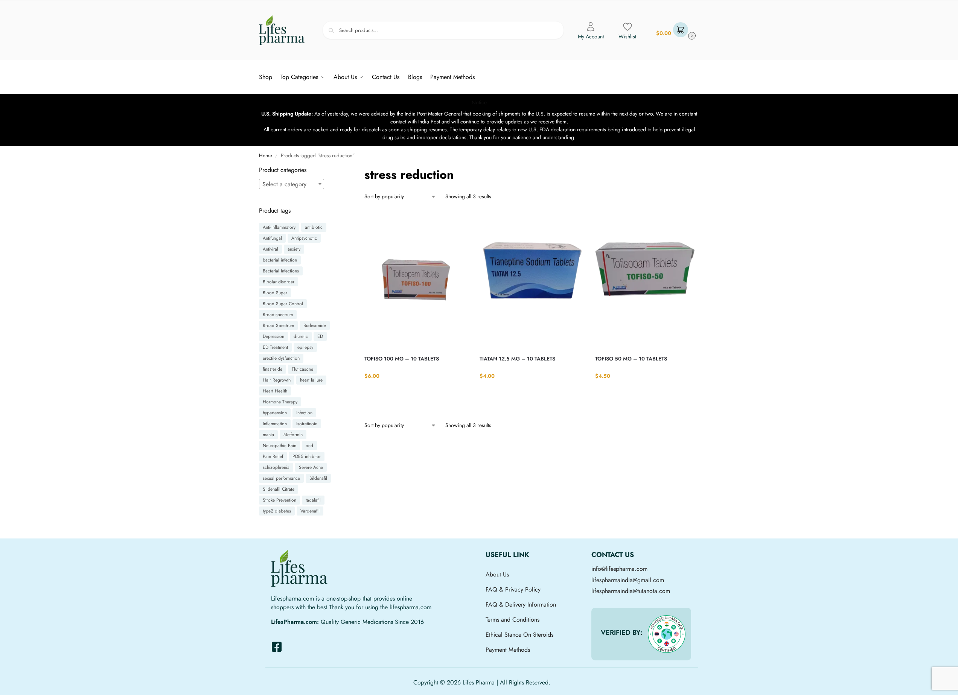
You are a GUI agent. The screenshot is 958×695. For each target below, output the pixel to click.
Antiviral (270, 249)
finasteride (272, 369)
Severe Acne (311, 467)
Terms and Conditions (512, 619)
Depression (273, 336)
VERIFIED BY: (622, 632)
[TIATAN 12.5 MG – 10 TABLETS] (531, 279)
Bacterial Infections (281, 271)
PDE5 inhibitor (306, 456)
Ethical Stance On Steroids (519, 634)
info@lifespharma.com (619, 568)
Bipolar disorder (278, 281)
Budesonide (314, 325)
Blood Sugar (275, 292)
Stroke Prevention (279, 500)
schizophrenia (276, 467)
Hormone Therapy (280, 401)
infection (304, 412)
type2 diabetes (277, 511)
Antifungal (272, 238)
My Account (591, 36)
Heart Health (275, 391)
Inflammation (275, 423)
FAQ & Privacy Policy (513, 589)
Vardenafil (310, 511)
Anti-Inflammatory (279, 227)
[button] (674, 30)
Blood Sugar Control (283, 303)
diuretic (301, 336)
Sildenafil (318, 478)
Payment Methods (508, 649)
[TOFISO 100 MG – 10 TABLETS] (416, 279)
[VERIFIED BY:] (666, 634)
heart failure (311, 380)
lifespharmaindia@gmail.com (627, 580)
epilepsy (305, 347)
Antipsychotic (304, 238)
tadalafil (313, 500)
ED (320, 336)
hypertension (275, 412)
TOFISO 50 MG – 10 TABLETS (631, 358)
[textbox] (291, 184)
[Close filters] (336, 170)
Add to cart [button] (417, 391)
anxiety (294, 249)
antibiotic (314, 227)
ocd (309, 445)
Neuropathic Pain (279, 445)
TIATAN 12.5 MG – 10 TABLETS (517, 358)
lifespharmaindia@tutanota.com (630, 591)
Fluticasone (302, 369)
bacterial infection (280, 260)
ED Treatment (275, 347)
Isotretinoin (306, 423)
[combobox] (291, 184)
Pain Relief (273, 456)
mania (268, 434)
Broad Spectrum (278, 325)
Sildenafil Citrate (278, 489)
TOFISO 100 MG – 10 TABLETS (401, 358)
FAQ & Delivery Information (521, 604)
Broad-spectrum (278, 314)
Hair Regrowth (277, 380)
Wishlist (627, 36)
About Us (497, 574)
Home (265, 155)
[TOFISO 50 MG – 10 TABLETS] (647, 279)
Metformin (293, 434)
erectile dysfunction (281, 358)
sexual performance (281, 478)
